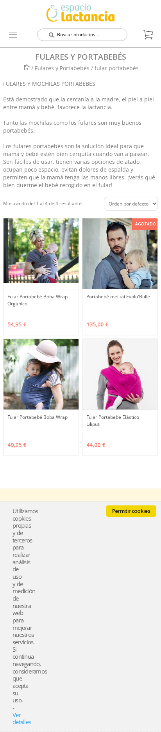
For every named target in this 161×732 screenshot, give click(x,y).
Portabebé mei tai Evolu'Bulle (118, 296)
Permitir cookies (131, 510)
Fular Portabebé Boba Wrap (37, 417)
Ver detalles (22, 718)
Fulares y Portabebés (63, 68)
